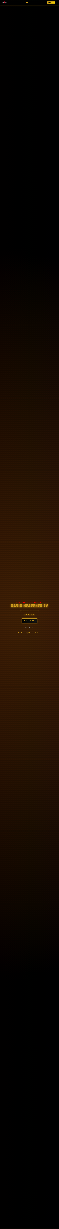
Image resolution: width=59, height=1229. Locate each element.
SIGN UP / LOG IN (51, 2)
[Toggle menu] (27, 2)
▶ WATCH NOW (29, 621)
